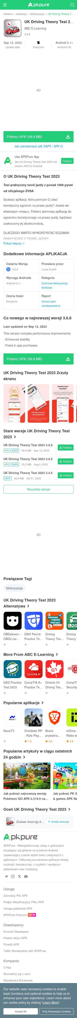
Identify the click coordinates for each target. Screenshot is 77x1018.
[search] (72, 5)
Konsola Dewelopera (16, 931)
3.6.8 (15, 269)
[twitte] (19, 876)
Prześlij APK (11, 944)
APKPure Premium (15, 915)
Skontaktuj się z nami (16, 974)
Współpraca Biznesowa (18, 980)
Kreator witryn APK (15, 938)
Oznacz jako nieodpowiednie (50, 303)
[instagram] (12, 876)
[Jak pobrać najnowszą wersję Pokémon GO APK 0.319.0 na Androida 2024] (26, 776)
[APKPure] (38, 4)
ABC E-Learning (35, 28)
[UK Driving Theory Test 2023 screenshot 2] (63, 403)
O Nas (7, 967)
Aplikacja (21, 14)
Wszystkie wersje (38, 489)
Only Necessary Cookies (56, 1011)
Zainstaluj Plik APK (15, 896)
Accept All (21, 1011)
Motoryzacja (37, 14)
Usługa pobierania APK (17, 908)
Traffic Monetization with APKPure (24, 951)
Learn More (51, 1002)
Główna (8, 14)
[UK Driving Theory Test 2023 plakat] (14, 403)
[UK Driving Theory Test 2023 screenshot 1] (38, 403)
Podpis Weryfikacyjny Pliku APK (23, 902)
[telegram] (6, 876)
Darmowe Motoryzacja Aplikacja (54, 285)
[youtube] (26, 876)
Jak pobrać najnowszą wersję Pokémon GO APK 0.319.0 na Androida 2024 (24, 796)
